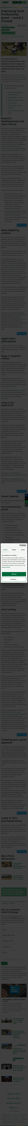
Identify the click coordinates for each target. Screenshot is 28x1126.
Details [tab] (14, 549)
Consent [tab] (5, 549)
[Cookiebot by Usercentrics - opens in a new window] (19, 545)
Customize (13, 579)
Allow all (14, 574)
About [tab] (23, 549)
